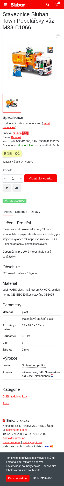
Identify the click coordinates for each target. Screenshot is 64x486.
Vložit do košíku (41, 178)
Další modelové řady (15, 396)
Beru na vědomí (17, 478)
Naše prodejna (11, 442)
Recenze (21, 212)
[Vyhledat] (47, 4)
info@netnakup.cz (16, 429)
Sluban (17, 133)
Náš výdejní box (32, 442)
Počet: (7, 170)
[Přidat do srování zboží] (16, 188)
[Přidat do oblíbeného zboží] (7, 188)
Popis (8, 212)
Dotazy (35, 212)
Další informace (42, 478)
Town (6, 403)
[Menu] (6, 5)
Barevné (16, 137)
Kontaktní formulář (14, 438)
